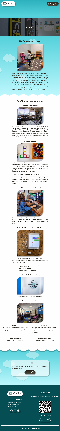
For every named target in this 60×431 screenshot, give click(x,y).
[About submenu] (22, 12)
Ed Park (37, 428)
